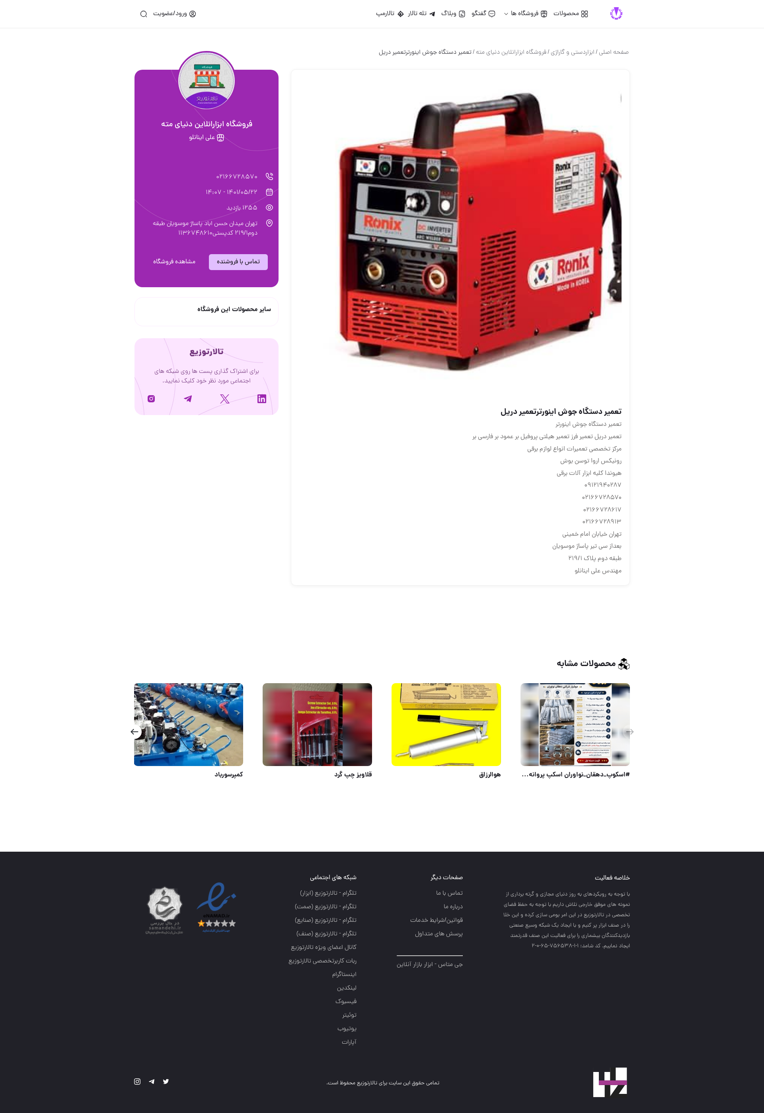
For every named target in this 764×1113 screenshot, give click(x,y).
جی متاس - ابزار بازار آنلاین (430, 965)
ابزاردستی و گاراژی (572, 52)
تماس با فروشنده (238, 262)
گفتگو (479, 14)
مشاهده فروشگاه (174, 262)
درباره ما (453, 907)
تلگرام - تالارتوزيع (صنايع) (326, 920)
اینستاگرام (344, 975)
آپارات (349, 1042)
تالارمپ (387, 14)
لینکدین (347, 988)
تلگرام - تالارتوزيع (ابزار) (328, 893)
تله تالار (417, 14)
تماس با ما (449, 893)
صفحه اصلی (614, 52)
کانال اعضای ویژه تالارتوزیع (324, 947)
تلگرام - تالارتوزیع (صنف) (326, 934)
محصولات (566, 14)
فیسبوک (346, 1002)
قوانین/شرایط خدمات (436, 920)
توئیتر (349, 1015)
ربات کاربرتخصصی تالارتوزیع (322, 961)
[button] (134, 732)
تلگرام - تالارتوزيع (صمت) (326, 907)
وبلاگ (448, 14)
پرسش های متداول (439, 934)
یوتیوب (347, 1029)
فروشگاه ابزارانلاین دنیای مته (511, 52)
